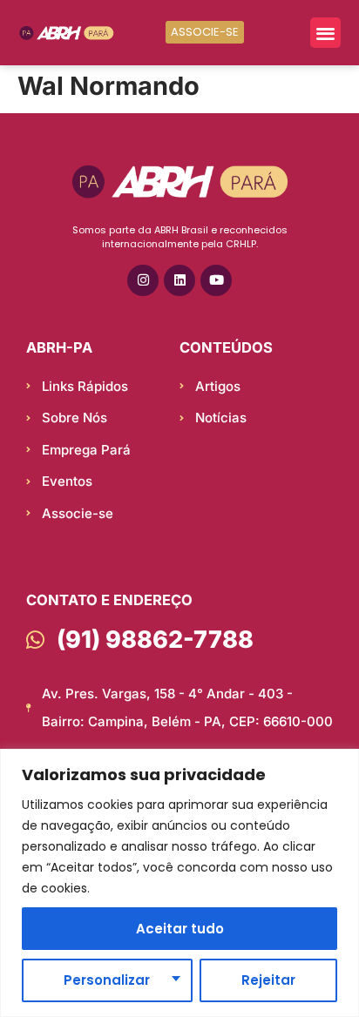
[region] (179, 883)
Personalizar (107, 980)
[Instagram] (143, 280)
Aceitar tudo (180, 928)
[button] (325, 32)
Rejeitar (268, 980)
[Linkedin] (179, 280)
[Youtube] (216, 280)
